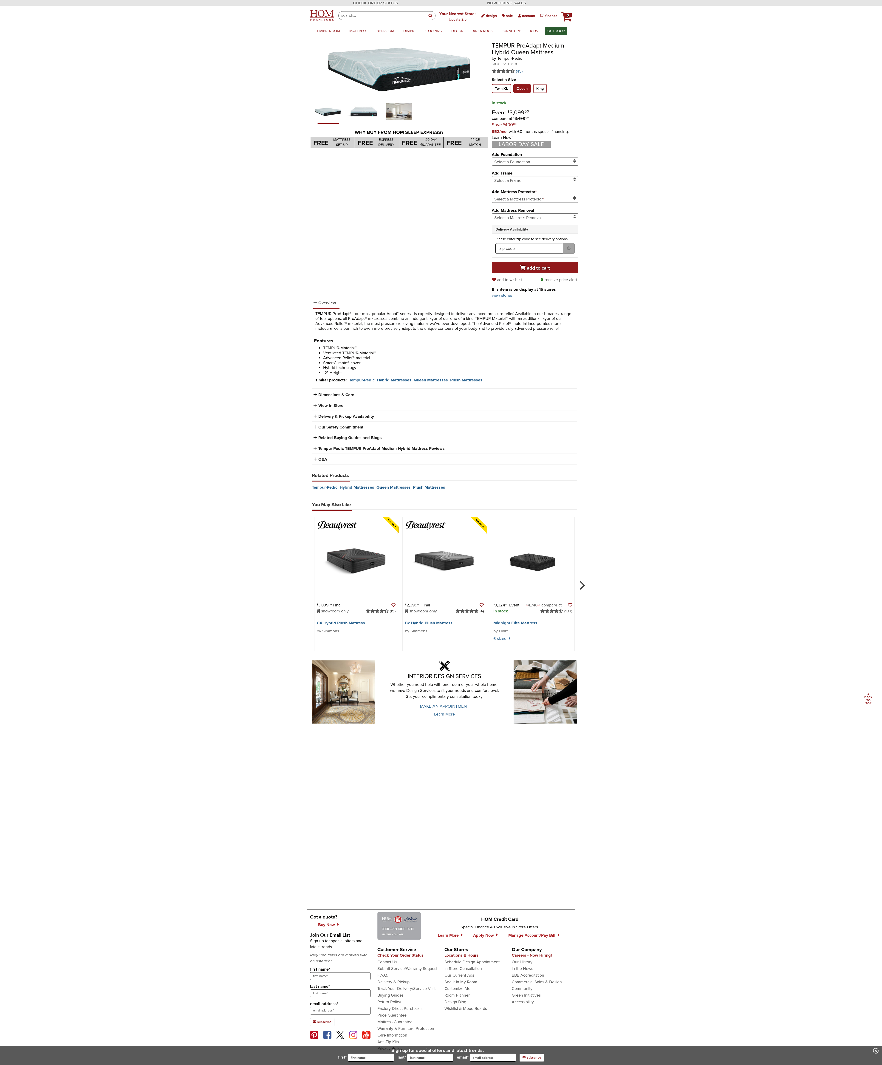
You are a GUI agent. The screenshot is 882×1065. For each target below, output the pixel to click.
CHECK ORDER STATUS (375, 3)
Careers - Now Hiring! (532, 955)
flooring (433, 31)
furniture (511, 31)
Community (522, 989)
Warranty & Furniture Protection (405, 1028)
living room (328, 31)
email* (463, 1057)
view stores (502, 295)
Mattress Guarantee (395, 1022)
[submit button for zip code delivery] (569, 248)
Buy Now (326, 925)
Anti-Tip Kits (388, 1042)
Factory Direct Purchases (399, 1008)
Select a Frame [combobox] (507, 180)
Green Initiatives (526, 995)
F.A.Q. (382, 975)
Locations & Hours (461, 955)
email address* (324, 1004)
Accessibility (523, 1002)
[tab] (501, 88)
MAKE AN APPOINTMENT (444, 706)
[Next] (581, 583)
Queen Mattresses (431, 380)
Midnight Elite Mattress (515, 623)
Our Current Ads (459, 975)
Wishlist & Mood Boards (465, 1008)
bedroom (385, 31)
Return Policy (389, 1002)
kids (534, 31)
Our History (522, 962)
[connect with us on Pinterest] (314, 1035)
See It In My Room (460, 982)
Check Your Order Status (400, 955)
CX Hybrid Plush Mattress (341, 623)
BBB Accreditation (528, 975)
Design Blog (455, 1002)
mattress (358, 31)
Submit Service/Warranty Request (407, 969)
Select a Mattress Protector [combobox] (519, 199)
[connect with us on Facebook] (327, 1035)
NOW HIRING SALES (506, 3)
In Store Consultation (463, 969)
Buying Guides (390, 995)
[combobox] (382, 15)
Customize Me (457, 989)
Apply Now (483, 935)
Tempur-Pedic (362, 380)
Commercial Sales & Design (537, 982)
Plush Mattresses (466, 380)
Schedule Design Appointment (472, 962)
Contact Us (387, 962)
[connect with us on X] (340, 1035)
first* (342, 1057)
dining (409, 31)
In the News (522, 969)
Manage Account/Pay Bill (531, 935)
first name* (320, 969)
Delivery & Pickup (393, 982)
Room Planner (457, 995)
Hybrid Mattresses (394, 380)
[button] (457, 16)
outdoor (556, 31)
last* (402, 1057)
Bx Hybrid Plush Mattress (428, 623)
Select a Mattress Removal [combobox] (518, 218)
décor (457, 31)
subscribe (323, 1022)
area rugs (482, 31)
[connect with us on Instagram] (353, 1035)
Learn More (444, 714)
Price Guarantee (392, 1015)
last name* (320, 986)
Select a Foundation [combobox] (512, 162)
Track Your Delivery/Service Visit (406, 989)
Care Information (392, 1035)
